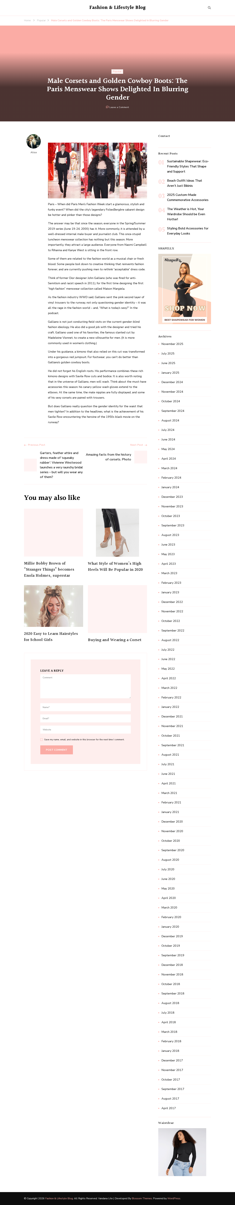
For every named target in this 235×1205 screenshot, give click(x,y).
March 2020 (169, 907)
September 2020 (172, 850)
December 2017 (172, 1060)
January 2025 (170, 373)
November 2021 (172, 726)
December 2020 (172, 822)
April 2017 (168, 1108)
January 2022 (170, 707)
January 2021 (170, 812)
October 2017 (170, 1080)
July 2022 (167, 650)
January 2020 (170, 927)
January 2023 (170, 592)
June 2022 (168, 659)
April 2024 (168, 459)
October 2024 (170, 401)
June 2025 (168, 363)
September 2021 (172, 745)
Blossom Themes (142, 1198)
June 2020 (168, 879)
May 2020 (168, 888)
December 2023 (172, 497)
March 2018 (169, 1032)
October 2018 (170, 984)
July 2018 (167, 1013)
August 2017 (170, 1099)
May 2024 (168, 449)
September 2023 (172, 525)
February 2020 (171, 917)
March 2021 (169, 793)
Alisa (34, 152)
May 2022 (168, 669)
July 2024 (167, 430)
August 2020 (170, 860)
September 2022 (172, 630)
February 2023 (171, 583)
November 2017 (172, 1070)
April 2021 (168, 783)
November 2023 (172, 506)
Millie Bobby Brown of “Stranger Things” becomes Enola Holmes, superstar (49, 570)
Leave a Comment (119, 107)
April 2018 (168, 1022)
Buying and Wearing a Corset (114, 640)
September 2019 (172, 955)
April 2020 (168, 898)
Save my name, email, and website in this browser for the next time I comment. (84, 739)
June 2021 (168, 774)
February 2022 (171, 697)
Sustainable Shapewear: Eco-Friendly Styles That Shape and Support (188, 166)
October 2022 (170, 621)
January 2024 (170, 487)
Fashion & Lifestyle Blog (117, 8)
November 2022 (172, 611)
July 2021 (167, 764)
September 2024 (172, 411)
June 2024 (168, 439)
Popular (117, 71)
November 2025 (172, 344)
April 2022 (168, 678)
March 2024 (169, 468)
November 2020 (172, 831)
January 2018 (170, 1051)
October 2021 (170, 736)
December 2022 (172, 602)
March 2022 (169, 688)
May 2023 (168, 554)
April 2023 (168, 564)
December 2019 (172, 936)
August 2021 (170, 755)
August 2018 (170, 1003)
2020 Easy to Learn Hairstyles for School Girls (51, 637)
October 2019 (170, 946)
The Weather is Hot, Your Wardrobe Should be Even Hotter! (186, 214)
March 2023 (169, 573)
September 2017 (172, 1089)
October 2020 (170, 841)
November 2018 (172, 974)
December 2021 (172, 716)
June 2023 (168, 545)
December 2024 (172, 382)
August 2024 (170, 420)
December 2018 (172, 965)
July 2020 (167, 869)
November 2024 (172, 392)
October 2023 (170, 516)
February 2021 (171, 802)
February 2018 (171, 1041)
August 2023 (170, 535)
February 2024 (171, 478)
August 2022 (170, 640)
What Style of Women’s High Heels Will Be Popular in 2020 (115, 567)
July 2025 (167, 353)
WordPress (173, 1198)
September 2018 (172, 993)
